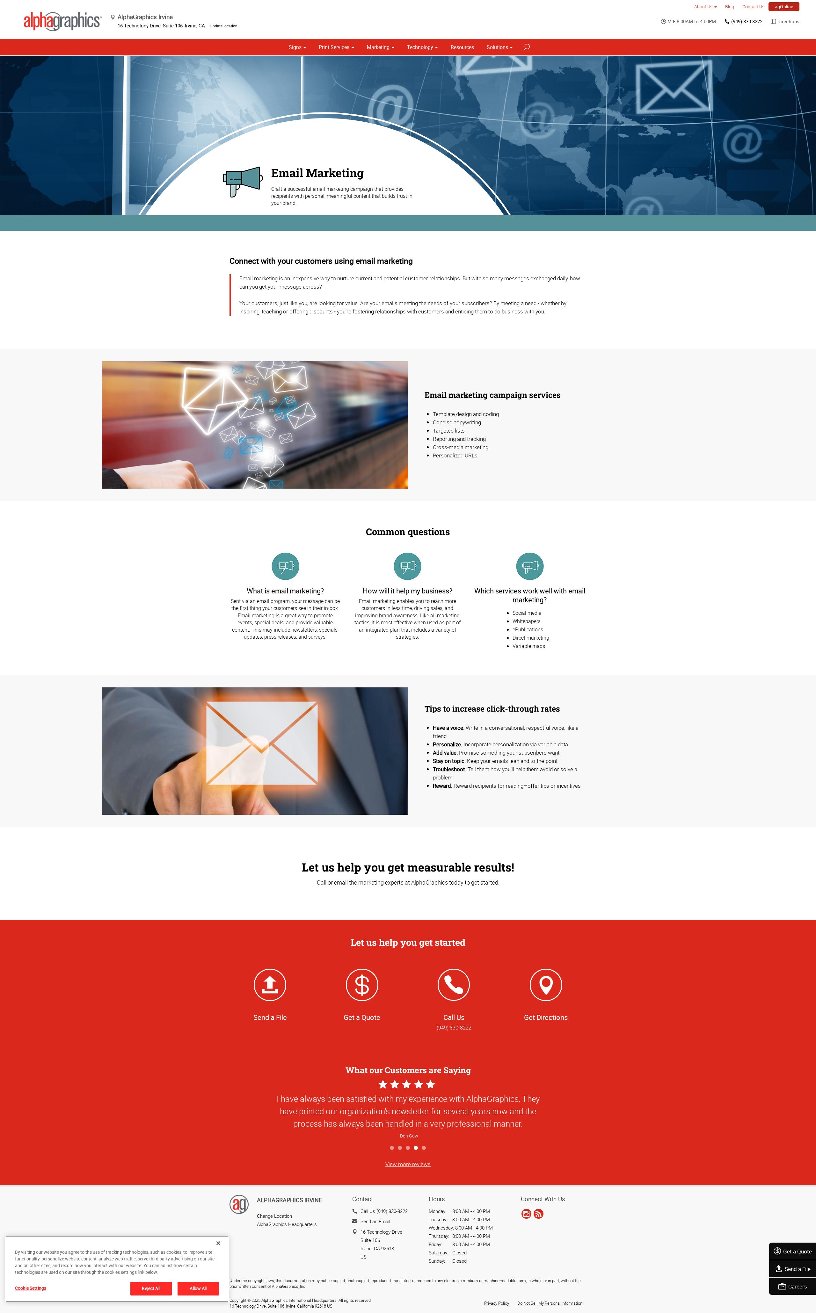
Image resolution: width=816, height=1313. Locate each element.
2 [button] (400, 1148)
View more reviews (408, 1164)
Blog (729, 7)
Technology (420, 47)
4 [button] (416, 1148)
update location (223, 25)
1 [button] (392, 1148)
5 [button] (424, 1148)
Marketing (378, 47)
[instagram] (526, 1214)
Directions (788, 21)
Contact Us (753, 7)
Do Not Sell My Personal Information (549, 1303)
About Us (703, 7)
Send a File (798, 1269)
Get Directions (546, 1017)
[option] (408, 1110)
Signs (295, 47)
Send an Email (375, 1221)
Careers (797, 1286)
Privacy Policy (496, 1303)
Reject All (151, 1288)
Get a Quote (797, 1251)
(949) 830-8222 (746, 21)
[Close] (218, 1243)
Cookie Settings (30, 1288)
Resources (462, 47)
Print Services (334, 47)
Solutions (497, 47)
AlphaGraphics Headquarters (287, 1224)
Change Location (274, 1216)
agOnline (784, 7)
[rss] (538, 1214)
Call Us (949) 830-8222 (384, 1211)
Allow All (198, 1288)
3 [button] (408, 1148)
